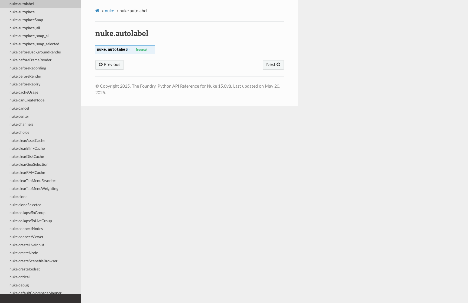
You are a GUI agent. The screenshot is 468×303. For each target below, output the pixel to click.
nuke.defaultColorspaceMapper (35, 293)
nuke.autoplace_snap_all (29, 36)
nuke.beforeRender (25, 76)
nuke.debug (19, 285)
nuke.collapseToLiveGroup (30, 221)
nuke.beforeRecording (27, 68)
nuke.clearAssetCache (27, 141)
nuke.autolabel (21, 4)
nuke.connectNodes (26, 229)
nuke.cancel (19, 108)
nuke (109, 11)
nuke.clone (18, 197)
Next (271, 64)
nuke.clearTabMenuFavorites (32, 181)
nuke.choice (19, 132)
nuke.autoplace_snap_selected (34, 44)
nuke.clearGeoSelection (28, 164)
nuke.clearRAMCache (27, 173)
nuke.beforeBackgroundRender (35, 52)
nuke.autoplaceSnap (26, 20)
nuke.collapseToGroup (27, 213)
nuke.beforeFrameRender (30, 60)
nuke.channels (21, 124)
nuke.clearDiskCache (26, 157)
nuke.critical (19, 277)
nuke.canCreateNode (26, 100)
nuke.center (19, 116)
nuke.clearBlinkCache (27, 148)
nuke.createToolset (24, 269)
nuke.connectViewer (26, 237)
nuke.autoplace (22, 12)
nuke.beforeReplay (24, 84)
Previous (111, 64)
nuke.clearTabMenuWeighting (33, 189)
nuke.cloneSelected (25, 205)
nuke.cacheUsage (23, 92)
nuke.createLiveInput (26, 245)
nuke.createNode (23, 253)
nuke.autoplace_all (24, 28)
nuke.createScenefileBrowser (33, 261)
